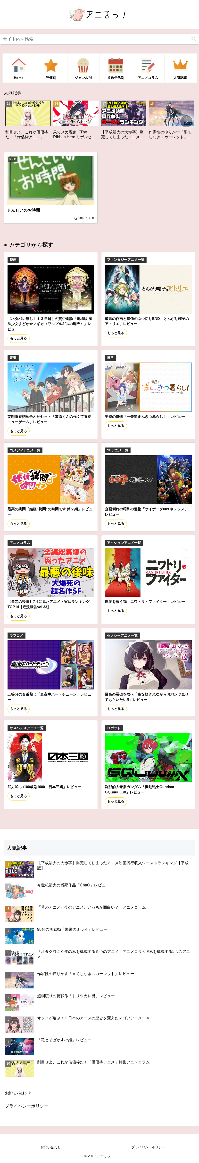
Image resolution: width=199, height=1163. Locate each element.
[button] (194, 39)
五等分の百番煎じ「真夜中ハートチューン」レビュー (49, 697)
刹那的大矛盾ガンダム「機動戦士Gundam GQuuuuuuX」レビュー (139, 789)
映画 (13, 259)
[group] (31, 122)
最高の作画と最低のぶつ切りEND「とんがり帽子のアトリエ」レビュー (147, 321)
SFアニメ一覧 (117, 450)
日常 (110, 358)
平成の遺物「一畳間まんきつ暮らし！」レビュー (145, 416)
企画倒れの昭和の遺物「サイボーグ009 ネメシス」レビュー (146, 511)
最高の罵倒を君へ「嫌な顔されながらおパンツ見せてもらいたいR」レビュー (147, 697)
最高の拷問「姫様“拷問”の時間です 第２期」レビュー (50, 511)
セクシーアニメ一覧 (122, 635)
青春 (13, 358)
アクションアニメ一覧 (124, 543)
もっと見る (18, 338)
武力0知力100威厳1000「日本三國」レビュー (44, 787)
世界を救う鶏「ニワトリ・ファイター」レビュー (145, 601)
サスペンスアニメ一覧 (27, 728)
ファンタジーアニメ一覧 (125, 259)
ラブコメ (16, 635)
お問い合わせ (18, 1093)
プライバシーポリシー (27, 1106)
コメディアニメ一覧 (25, 450)
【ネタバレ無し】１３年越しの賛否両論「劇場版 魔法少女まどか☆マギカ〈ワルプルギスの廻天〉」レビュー (50, 323)
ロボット (114, 728)
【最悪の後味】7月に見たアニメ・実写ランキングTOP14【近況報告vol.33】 (49, 604)
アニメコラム (20, 543)
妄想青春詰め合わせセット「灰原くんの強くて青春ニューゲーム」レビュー (49, 419)
